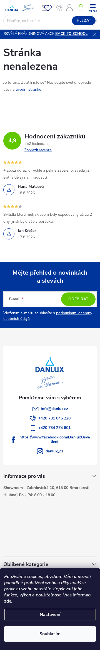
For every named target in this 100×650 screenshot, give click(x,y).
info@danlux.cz (54, 408)
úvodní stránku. (29, 89)
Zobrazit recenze (38, 150)
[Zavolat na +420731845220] (59, 7)
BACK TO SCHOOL (71, 33)
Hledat (84, 20)
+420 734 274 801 (54, 427)
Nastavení (50, 614)
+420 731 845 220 (54, 418)
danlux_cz (54, 451)
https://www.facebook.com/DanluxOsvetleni (54, 439)
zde (7, 601)
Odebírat (78, 299)
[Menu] (92, 7)
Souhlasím (50, 634)
